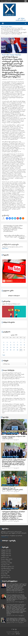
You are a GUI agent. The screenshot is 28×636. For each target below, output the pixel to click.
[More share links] (23, 218)
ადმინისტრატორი (20, 79)
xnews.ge (17, 632)
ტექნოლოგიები (4, 577)
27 (14, 350)
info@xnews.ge (4, 537)
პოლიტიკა (12, 54)
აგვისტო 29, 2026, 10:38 (11, 601)
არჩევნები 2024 (4, 553)
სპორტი (3, 573)
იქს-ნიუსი (18, 633)
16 (24, 345)
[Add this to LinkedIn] (20, 218)
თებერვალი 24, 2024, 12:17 (8, 79)
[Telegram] (15, 218)
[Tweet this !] (12, 218)
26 (10, 350)
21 (17, 347)
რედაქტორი (16, 439)
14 (17, 345)
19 (10, 347)
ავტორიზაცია (5, 248)
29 (20, 350)
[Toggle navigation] (3, 23)
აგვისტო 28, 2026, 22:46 (11, 615)
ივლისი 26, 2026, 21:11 (7, 468)
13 (14, 345)
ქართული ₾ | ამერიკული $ (14, 295)
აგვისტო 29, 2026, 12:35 (11, 592)
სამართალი (4, 572)
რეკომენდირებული (5, 568)
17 (3, 347)
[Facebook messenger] (10, 218)
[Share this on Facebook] (7, 218)
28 (17, 350)
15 (20, 345)
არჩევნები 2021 (4, 552)
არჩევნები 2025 (4, 555)
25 (7, 350)
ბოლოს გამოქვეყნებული (9, 581)
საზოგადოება (4, 570)
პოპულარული (18, 54)
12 (10, 345)
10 (3, 345)
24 (3, 350)
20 (14, 347)
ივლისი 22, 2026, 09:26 (7, 521)
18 (7, 347)
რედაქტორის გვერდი (6, 566)
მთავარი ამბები (5, 54)
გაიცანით (4, 433)
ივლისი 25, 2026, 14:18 (7, 491)
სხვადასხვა (3, 575)
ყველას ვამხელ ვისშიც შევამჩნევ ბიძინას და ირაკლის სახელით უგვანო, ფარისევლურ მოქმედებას (14, 237)
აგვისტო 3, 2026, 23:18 (7, 439)
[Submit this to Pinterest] (18, 218)
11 (7, 345)
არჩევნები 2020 (4, 550)
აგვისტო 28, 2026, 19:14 (11, 622)
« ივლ (3, 355)
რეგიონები (5, 417)
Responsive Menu (25, 1)
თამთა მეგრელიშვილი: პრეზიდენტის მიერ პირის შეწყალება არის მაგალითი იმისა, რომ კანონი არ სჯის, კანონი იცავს (13, 400)
